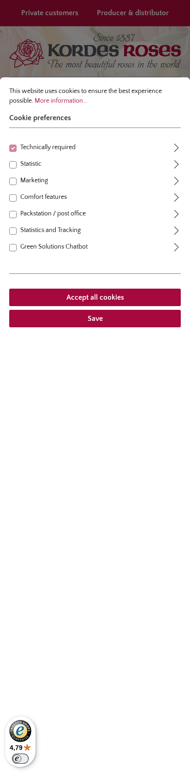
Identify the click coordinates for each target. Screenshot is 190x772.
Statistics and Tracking (50, 230)
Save (95, 318)
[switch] (20, 759)
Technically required (48, 147)
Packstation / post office (53, 213)
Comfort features (43, 197)
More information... (61, 100)
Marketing (34, 180)
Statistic (31, 164)
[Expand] (176, 146)
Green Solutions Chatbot (54, 246)
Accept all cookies (95, 297)
